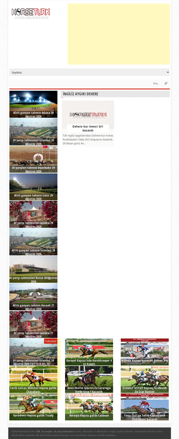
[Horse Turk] (31, 12)
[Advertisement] (123, 34)
